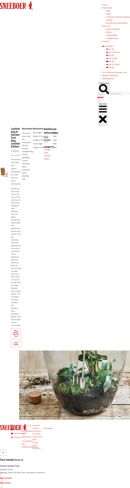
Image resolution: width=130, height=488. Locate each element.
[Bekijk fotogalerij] (4, 213)
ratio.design (48, 428)
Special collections (110, 76)
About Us (106, 26)
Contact (105, 42)
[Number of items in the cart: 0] (99, 101)
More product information (16, 333)
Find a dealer (16, 344)
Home (104, 5)
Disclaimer (36, 448)
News (108, 14)
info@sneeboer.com (30, 447)
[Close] (3, 453)
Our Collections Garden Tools (114, 73)
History (109, 32)
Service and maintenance (116, 23)
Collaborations (112, 38)
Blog (108, 11)
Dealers (109, 20)
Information (107, 8)
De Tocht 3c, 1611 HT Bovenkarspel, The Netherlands (27, 431)
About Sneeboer (113, 29)
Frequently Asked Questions (118, 17)
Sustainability (112, 35)
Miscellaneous (108, 79)
